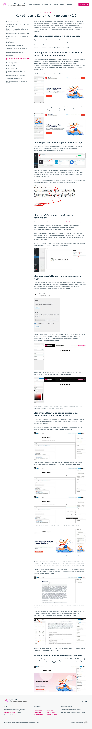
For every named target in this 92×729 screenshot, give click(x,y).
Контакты (69, 4)
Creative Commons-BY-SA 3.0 (32, 722)
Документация (46, 12)
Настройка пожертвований (14, 53)
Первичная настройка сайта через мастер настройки (17, 30)
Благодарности (51, 712)
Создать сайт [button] (84, 4)
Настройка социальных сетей (15, 76)
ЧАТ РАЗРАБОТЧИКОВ (38, 714)
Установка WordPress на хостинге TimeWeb (16, 49)
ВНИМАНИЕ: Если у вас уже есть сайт (17, 37)
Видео (62, 4)
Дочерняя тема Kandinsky (14, 78)
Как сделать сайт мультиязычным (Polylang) (16, 82)
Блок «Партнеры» (11, 68)
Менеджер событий (12, 63)
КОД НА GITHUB (37, 709)
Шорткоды (9, 55)
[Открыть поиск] (75, 4)
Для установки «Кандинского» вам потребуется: (17, 42)
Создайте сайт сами (12, 22)
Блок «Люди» (10, 65)
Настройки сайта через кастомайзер (17, 34)
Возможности (46, 4)
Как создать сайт (34, 4)
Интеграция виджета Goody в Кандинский (15, 72)
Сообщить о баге (38, 710)
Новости (55, 4)
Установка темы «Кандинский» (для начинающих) (17, 25)
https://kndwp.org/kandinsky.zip (74, 222)
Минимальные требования (14, 45)
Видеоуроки (50, 710)
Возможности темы (52, 714)
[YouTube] (86, 701)
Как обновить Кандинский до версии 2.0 (18, 59)
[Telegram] (82, 701)
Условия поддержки (52, 709)
